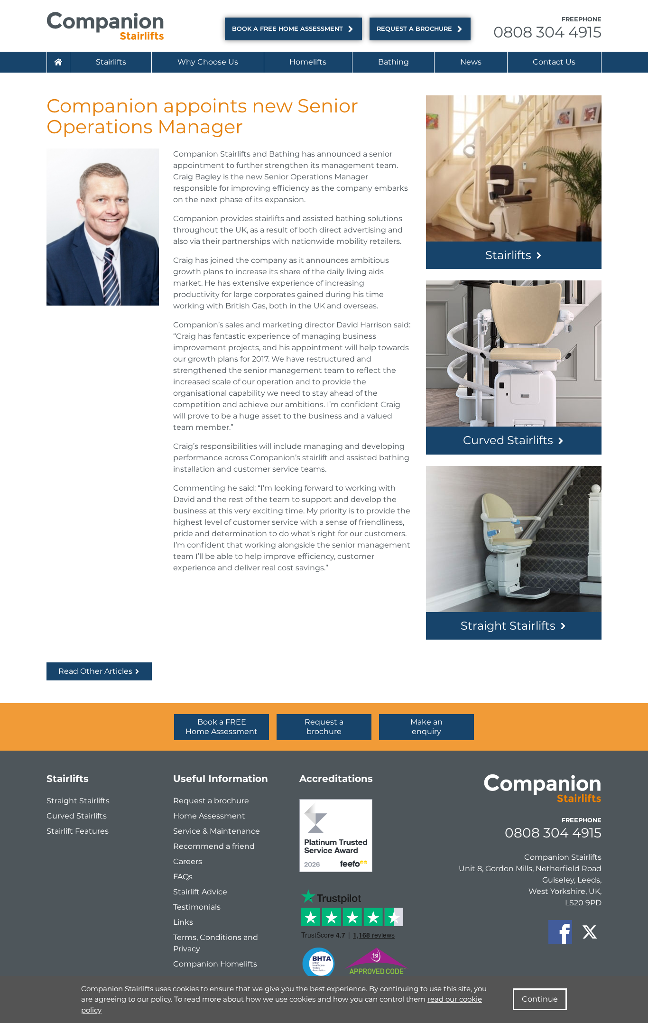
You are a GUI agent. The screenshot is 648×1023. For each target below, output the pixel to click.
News (470, 61)
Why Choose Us (207, 61)
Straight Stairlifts (508, 625)
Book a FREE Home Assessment (287, 28)
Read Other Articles (96, 671)
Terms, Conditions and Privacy (215, 943)
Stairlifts (111, 61)
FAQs (183, 876)
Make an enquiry (426, 726)
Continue (540, 999)
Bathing (393, 61)
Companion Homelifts (215, 963)
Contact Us (554, 61)
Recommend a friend (214, 846)
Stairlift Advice (200, 891)
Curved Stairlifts (508, 440)
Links (183, 922)
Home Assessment (209, 815)
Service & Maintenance (216, 831)
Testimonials (197, 906)
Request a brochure (414, 28)
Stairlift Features (77, 831)
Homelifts (307, 61)
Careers (187, 861)
